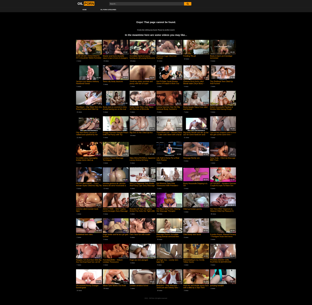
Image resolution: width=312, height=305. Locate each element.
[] (187, 3)
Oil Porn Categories (108, 9)
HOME (85, 9)
